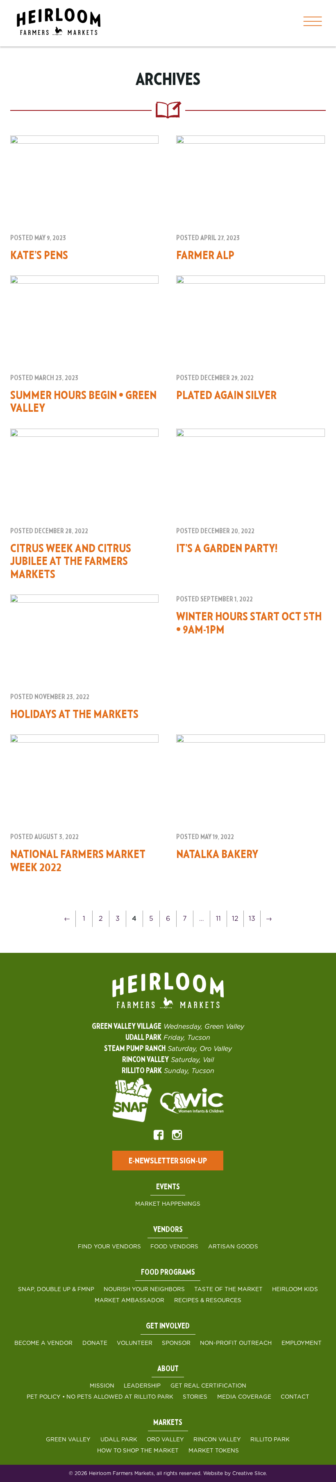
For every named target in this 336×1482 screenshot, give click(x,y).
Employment (302, 1343)
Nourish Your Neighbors (144, 1289)
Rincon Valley (217, 1440)
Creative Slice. (249, 1473)
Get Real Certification (208, 1386)
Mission (102, 1386)
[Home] (59, 23)
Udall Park (118, 1440)
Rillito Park (270, 1440)
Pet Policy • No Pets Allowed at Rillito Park (100, 1397)
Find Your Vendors (109, 1247)
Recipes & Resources (207, 1300)
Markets (167, 1423)
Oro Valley (165, 1440)
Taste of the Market (228, 1289)
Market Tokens (213, 1451)
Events (168, 1187)
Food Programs (168, 1272)
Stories (195, 1397)
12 (235, 918)
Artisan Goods (233, 1247)
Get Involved (168, 1326)
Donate (94, 1343)
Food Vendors (174, 1247)
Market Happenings (167, 1204)
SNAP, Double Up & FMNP (56, 1289)
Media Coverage (244, 1397)
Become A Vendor (43, 1343)
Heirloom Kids (295, 1289)
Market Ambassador (129, 1300)
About (168, 1369)
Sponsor (176, 1343)
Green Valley (68, 1440)
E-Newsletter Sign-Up (168, 1161)
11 (218, 918)
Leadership (142, 1386)
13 (252, 918)
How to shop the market (138, 1451)
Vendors (168, 1230)
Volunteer (134, 1343)
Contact (295, 1397)
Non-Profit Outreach (236, 1343)
